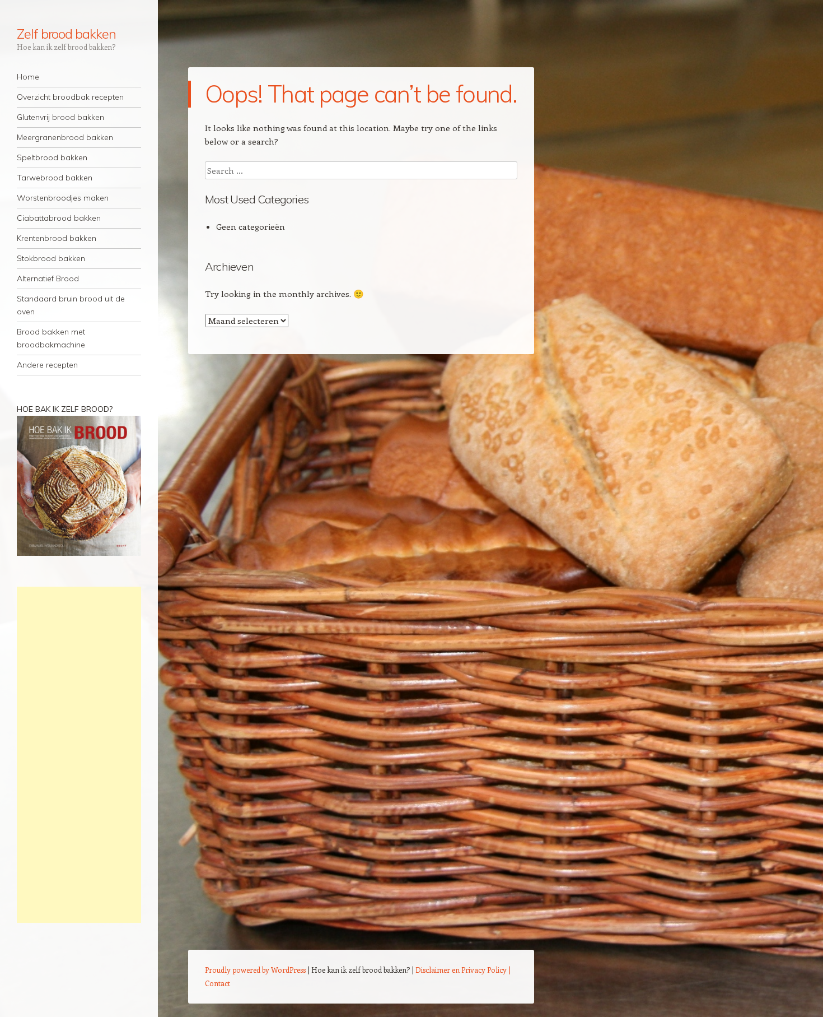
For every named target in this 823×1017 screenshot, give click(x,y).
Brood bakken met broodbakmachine (51, 338)
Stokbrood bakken (51, 258)
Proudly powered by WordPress (255, 969)
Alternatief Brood (48, 278)
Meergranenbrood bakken (65, 137)
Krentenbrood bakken (56, 238)
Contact (217, 983)
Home (28, 77)
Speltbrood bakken (52, 157)
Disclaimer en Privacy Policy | (463, 969)
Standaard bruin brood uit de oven (71, 305)
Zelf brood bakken (66, 33)
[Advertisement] (79, 755)
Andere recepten (47, 365)
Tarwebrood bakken (54, 178)
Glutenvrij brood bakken (60, 117)
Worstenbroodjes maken (63, 198)
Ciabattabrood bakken (59, 218)
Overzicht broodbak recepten (70, 97)
